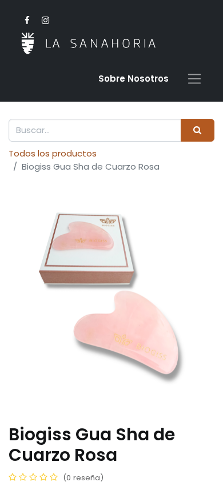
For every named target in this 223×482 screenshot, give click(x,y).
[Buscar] (197, 130)
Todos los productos (53, 153)
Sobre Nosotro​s (133, 79)
